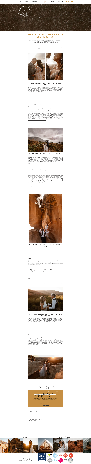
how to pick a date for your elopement (54, 386)
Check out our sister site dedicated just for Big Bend (35, 104)
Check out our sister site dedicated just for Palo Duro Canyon (37, 120)
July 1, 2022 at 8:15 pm (32, 420)
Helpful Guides (35, 411)
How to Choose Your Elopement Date (34, 419)
